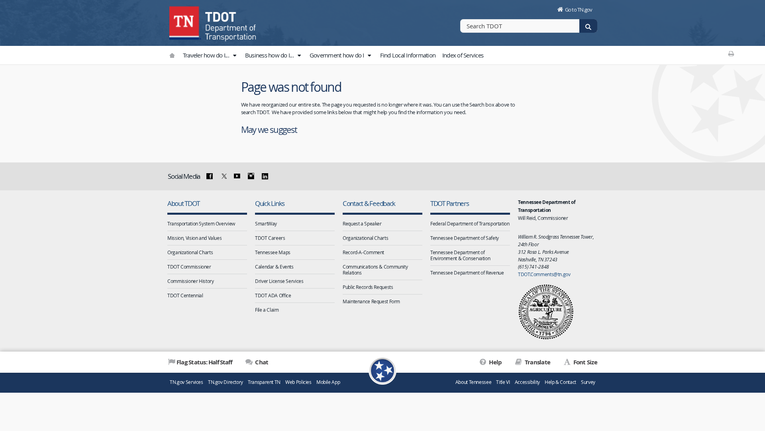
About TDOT (183, 203)
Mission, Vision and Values (194, 238)
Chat (261, 362)
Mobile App (328, 382)
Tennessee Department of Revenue (467, 272)
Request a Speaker (362, 223)
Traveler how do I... (206, 55)
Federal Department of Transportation (470, 223)
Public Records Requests (368, 287)
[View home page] (185, 22)
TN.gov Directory (225, 382)
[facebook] (209, 176)
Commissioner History (190, 281)
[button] (234, 55)
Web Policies (298, 382)
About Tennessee (473, 382)
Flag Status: (204, 362)
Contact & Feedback (369, 203)
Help (495, 362)
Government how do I (337, 55)
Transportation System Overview (201, 223)
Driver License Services (279, 281)
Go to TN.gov (578, 9)
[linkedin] (264, 176)
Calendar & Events (274, 266)
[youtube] (237, 176)
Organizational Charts (190, 252)
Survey (588, 382)
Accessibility (527, 382)
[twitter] (223, 176)
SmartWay (266, 223)
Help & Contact (560, 382)
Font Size (584, 362)
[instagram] (251, 176)
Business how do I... (270, 55)
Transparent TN (264, 382)
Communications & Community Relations (375, 269)
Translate (537, 362)
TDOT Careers (270, 238)
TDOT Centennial (185, 295)
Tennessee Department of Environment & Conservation (460, 255)
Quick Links (269, 203)
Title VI (503, 382)
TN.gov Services (186, 382)
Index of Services (462, 55)
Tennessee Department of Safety (464, 238)
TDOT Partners (449, 203)
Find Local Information (408, 55)
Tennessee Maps (272, 252)
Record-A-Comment (363, 252)
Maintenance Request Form (371, 301)
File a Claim (267, 309)
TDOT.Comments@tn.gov (544, 274)
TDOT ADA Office (273, 295)
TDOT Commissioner (189, 266)
